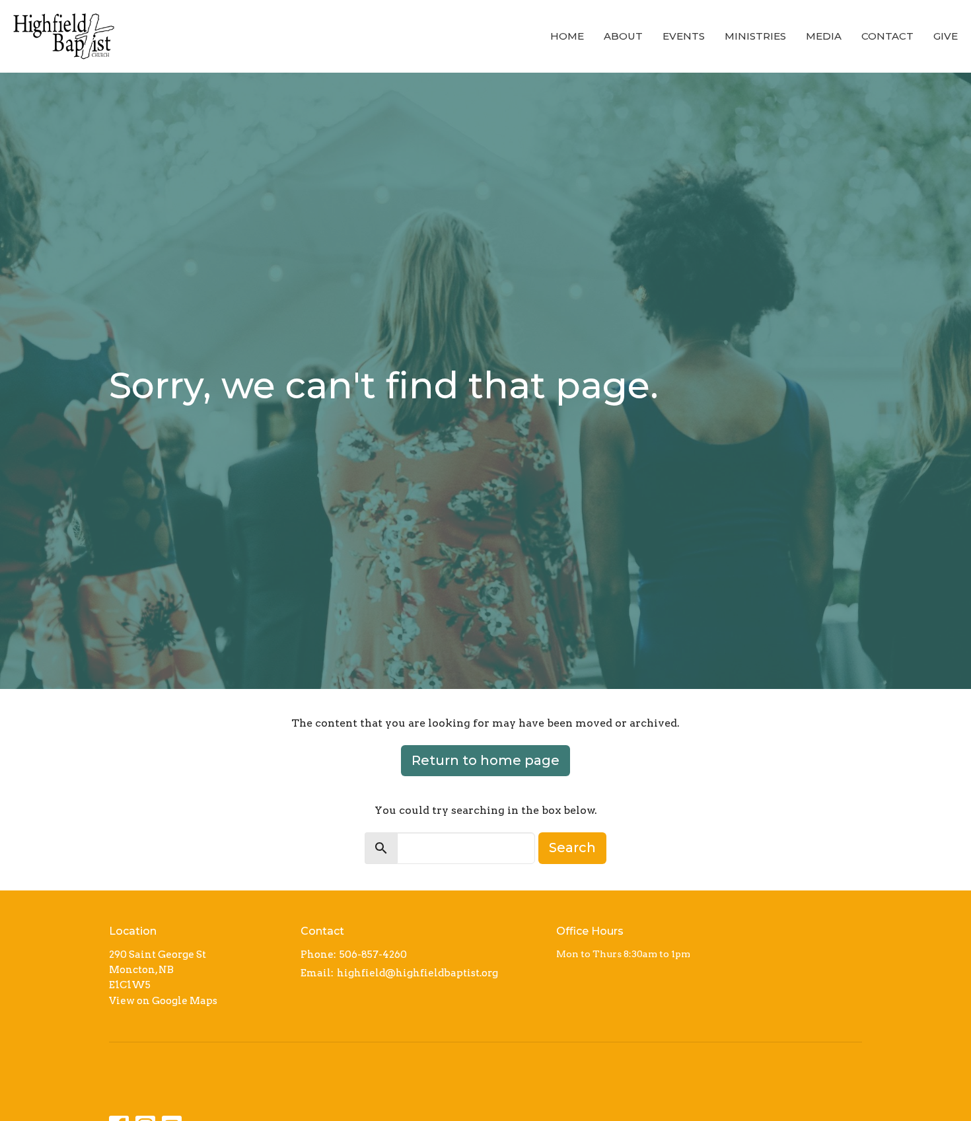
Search (572, 847)
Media (824, 36)
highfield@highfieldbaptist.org (417, 973)
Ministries (755, 36)
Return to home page (485, 760)
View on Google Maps (163, 1001)
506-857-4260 (373, 954)
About (623, 36)
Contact (887, 36)
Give (945, 36)
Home (567, 36)
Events (684, 36)
